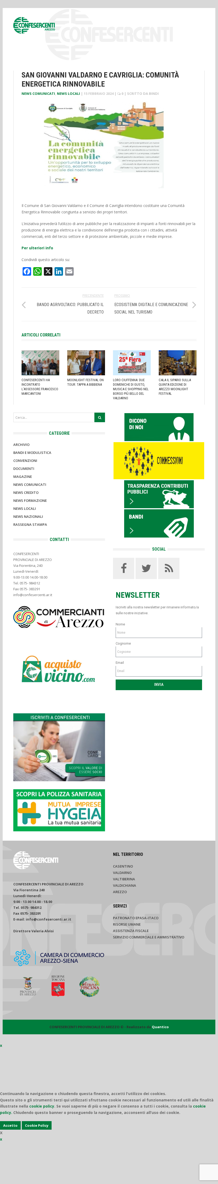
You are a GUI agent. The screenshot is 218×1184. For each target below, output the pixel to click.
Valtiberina (124, 879)
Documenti (23, 468)
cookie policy (41, 1106)
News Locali (68, 93)
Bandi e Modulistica (32, 452)
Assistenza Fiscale (131, 930)
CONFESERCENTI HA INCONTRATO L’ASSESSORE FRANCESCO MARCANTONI (40, 387)
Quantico (160, 1026)
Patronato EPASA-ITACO (135, 918)
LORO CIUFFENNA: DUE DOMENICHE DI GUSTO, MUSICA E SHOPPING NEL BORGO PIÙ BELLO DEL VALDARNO (131, 389)
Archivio (21, 444)
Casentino (123, 866)
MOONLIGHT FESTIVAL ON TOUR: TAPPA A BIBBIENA (85, 382)
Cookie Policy (36, 1125)
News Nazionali (28, 516)
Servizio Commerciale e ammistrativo (148, 937)
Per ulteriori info (38, 247)
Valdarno (122, 872)
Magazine (22, 476)
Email (120, 663)
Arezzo (120, 891)
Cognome (123, 643)
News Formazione (30, 500)
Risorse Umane (127, 924)
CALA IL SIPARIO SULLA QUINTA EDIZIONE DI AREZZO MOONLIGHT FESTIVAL (175, 387)
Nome (120, 624)
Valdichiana (124, 885)
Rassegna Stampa (30, 524)
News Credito (26, 492)
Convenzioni (25, 460)
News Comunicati (38, 93)
